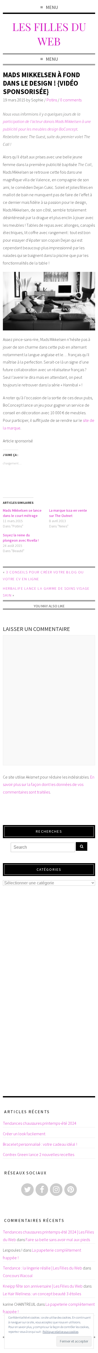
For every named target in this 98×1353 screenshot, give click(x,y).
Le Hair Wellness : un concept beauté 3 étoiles (42, 1293)
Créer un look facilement (24, 1133)
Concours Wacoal (18, 1275)
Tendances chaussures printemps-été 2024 (39, 1123)
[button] (49, 301)
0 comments (71, 99)
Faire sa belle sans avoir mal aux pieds (58, 1239)
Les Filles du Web (49, 33)
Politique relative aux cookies (60, 1332)
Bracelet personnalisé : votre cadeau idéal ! (40, 1144)
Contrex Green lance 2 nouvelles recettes (38, 1154)
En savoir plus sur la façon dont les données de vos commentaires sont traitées (48, 784)
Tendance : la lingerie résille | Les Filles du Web (42, 1268)
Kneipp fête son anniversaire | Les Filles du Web (43, 1286)
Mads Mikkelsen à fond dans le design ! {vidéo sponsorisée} (41, 83)
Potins (52, 99)
